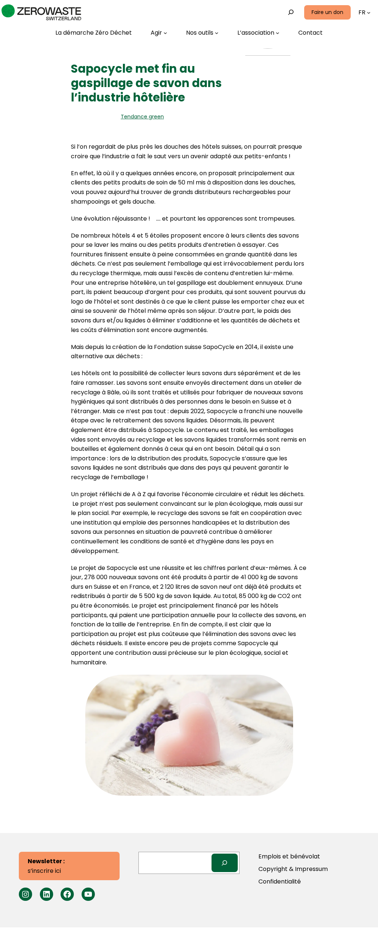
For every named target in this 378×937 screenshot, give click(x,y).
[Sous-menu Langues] (369, 12)
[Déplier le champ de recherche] (291, 12)
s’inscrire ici (46, 866)
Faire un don (327, 12)
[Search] (225, 863)
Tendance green (142, 116)
